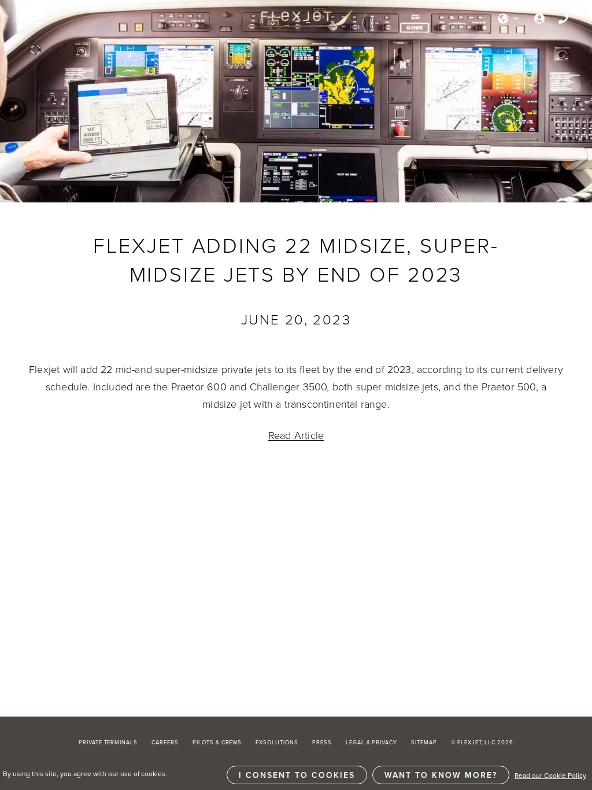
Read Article (296, 435)
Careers (165, 742)
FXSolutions (277, 742)
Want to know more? (440, 775)
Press (322, 742)
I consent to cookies (297, 775)
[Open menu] (32, 18)
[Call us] (563, 18)
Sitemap (424, 742)
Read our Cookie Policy (550, 775)
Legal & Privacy (371, 742)
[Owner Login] (539, 18)
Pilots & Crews (217, 742)
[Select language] (508, 18)
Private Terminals (108, 742)
